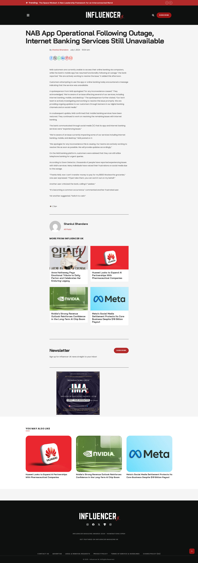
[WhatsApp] (59, 58)
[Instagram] (87, 524)
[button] (28, 15)
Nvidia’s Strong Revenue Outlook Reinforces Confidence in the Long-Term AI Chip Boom (68, 316)
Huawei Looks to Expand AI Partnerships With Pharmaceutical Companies (107, 275)
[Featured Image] (49, 454)
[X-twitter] (99, 524)
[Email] (70, 58)
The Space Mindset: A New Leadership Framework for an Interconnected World (76, 3)
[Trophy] (105, 524)
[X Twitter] (55, 58)
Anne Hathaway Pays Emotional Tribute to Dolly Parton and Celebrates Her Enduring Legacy (66, 276)
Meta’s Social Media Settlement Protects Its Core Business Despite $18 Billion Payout (108, 317)
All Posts (67, 229)
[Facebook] (51, 58)
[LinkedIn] (63, 58)
